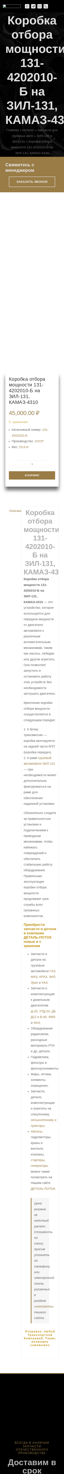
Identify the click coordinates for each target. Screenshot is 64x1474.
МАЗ (34, 977)
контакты (44, 1306)
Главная (12, 130)
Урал (34, 982)
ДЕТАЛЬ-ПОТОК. (43, 1188)
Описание (14, 511)
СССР (39, 441)
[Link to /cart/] (52, 6)
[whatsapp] (27, 6)
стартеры (38, 1160)
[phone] (46, 6)
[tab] (12, 511)
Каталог (28, 130)
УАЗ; (45, 982)
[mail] (39, 6)
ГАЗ (52, 971)
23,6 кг (24, 447)
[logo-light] (12, 6)
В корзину (32, 475)
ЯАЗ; (37, 1022)
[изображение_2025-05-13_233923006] (32, 282)
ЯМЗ (51, 1017)
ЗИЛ (52, 977)
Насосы (36, 1131)
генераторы (39, 1165)
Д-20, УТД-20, (41, 1011)
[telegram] (33, 6)
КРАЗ (43, 977)
